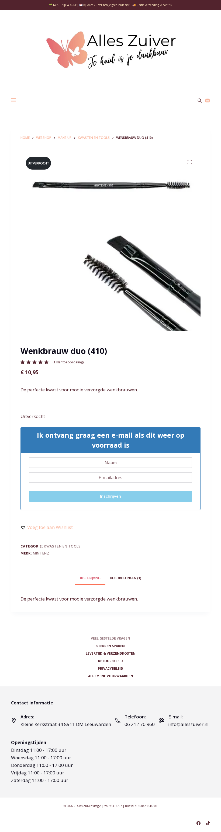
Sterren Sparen (110, 646)
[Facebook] (198, 823)
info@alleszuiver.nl (188, 724)
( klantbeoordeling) (68, 362)
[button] (46, 527)
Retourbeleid (110, 661)
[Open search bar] (199, 100)
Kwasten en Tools (62, 546)
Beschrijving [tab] (90, 578)
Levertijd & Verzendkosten (111, 653)
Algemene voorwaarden (110, 676)
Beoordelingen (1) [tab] (125, 578)
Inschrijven (110, 496)
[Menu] (13, 100)
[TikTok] (208, 823)
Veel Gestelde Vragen (110, 638)
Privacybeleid (110, 668)
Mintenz (41, 553)
